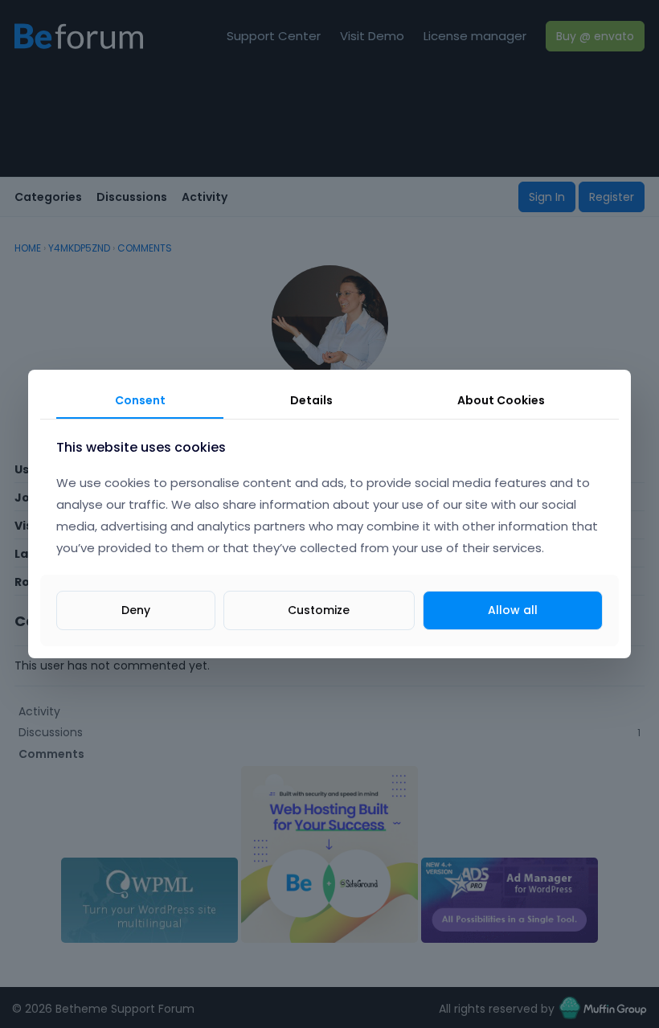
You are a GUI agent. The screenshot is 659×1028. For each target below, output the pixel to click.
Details (311, 400)
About (501, 400)
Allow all (513, 610)
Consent (140, 400)
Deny (135, 610)
